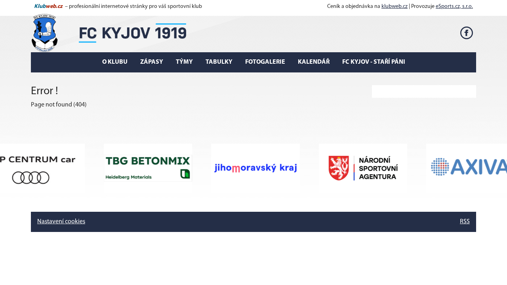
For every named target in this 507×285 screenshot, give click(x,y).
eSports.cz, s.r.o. (454, 7)
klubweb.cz (394, 7)
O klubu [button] (115, 62)
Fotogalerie (265, 62)
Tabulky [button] (219, 62)
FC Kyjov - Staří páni (373, 62)
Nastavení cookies (61, 221)
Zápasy (151, 62)
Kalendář (314, 62)
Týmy (184, 62)
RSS (465, 221)
